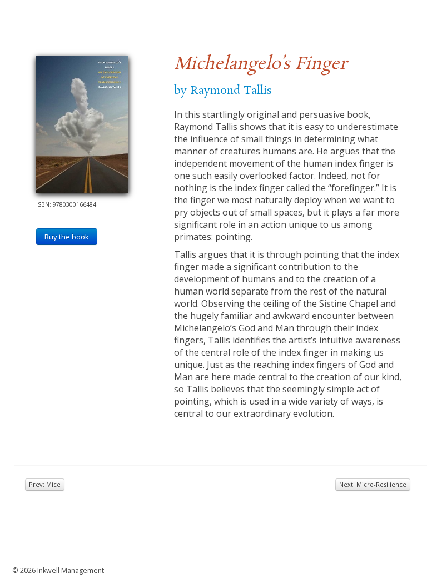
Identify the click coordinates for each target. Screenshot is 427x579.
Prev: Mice (45, 484)
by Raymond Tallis (223, 90)
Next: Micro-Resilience (372, 484)
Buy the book (66, 237)
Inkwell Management (70, 570)
